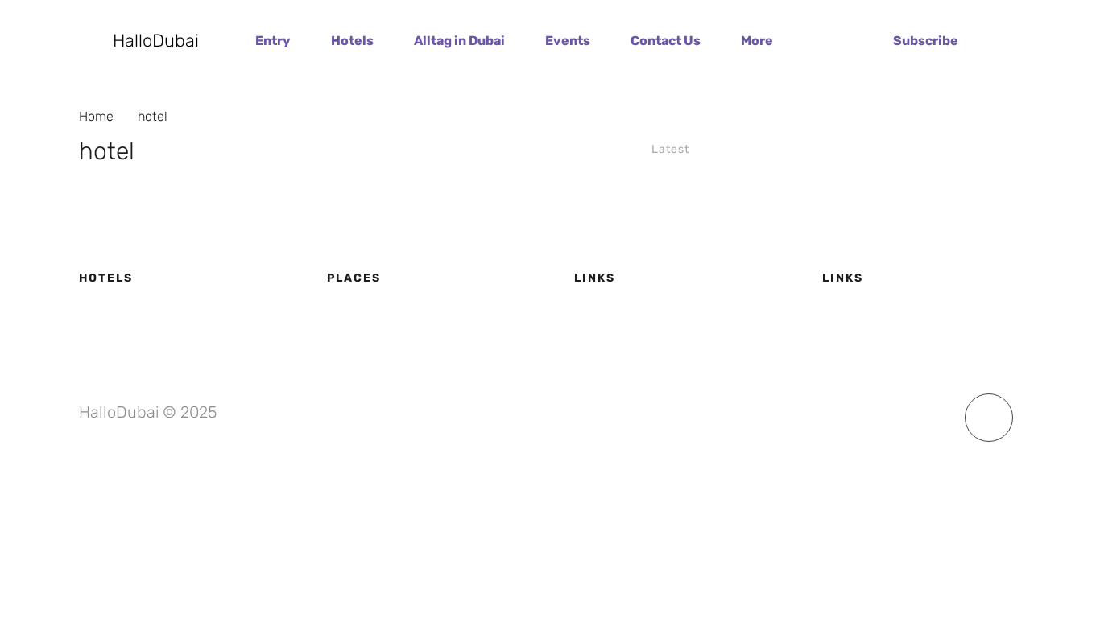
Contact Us (666, 40)
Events (567, 40)
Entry (273, 40)
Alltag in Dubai (459, 40)
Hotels (352, 40)
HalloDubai (156, 41)
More (757, 40)
